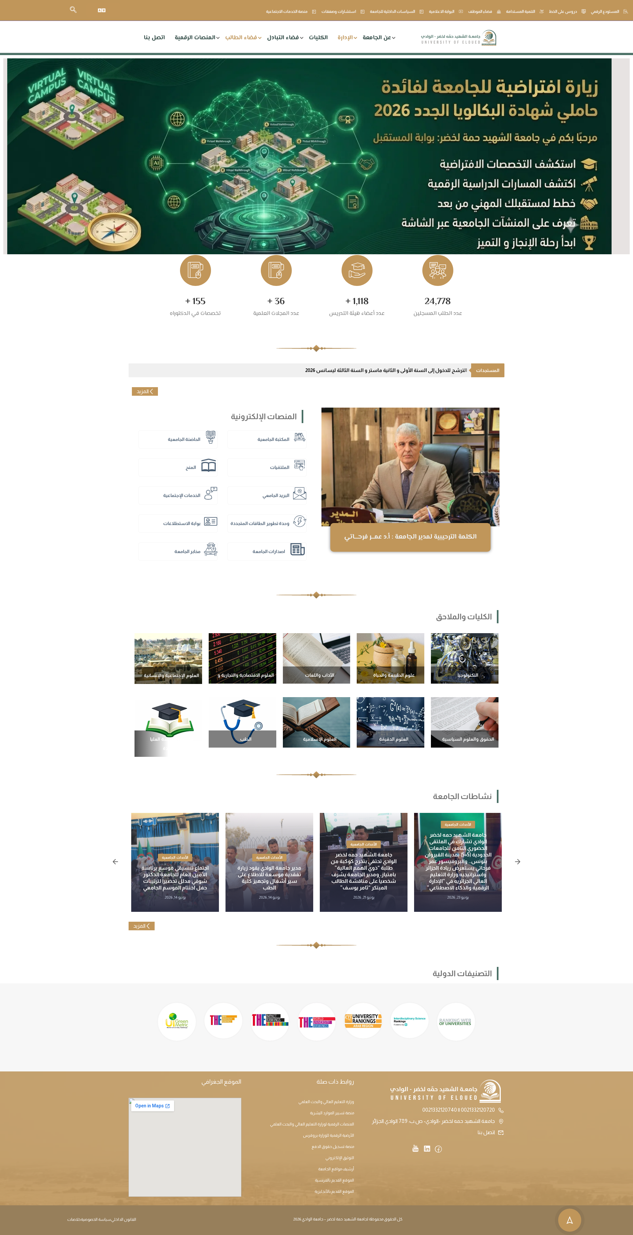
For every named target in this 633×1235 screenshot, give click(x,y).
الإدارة (345, 38)
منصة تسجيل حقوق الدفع (333, 1146)
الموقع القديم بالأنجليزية (334, 1191)
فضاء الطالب (241, 38)
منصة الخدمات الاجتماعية (287, 11)
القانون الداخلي (123, 1219)
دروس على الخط (563, 11)
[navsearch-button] (73, 10)
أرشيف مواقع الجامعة (336, 1169)
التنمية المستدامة (520, 11)
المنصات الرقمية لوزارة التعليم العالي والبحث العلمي (312, 1124)
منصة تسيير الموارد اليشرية (332, 1113)
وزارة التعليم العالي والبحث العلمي (326, 1101)
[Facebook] (438, 1150)
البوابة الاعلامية (441, 11)
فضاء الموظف (480, 11)
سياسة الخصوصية (96, 1219)
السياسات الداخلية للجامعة (392, 11)
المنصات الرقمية (195, 38)
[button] (115, 862)
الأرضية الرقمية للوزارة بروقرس (328, 1135)
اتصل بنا (154, 38)
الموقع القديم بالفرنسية (334, 1180)
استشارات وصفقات (338, 11)
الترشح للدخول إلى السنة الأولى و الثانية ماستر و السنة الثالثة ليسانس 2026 (386, 370)
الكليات (318, 38)
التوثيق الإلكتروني (339, 1158)
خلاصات (74, 1219)
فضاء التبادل (283, 38)
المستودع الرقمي (605, 11)
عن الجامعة (377, 38)
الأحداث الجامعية (467, 824)
